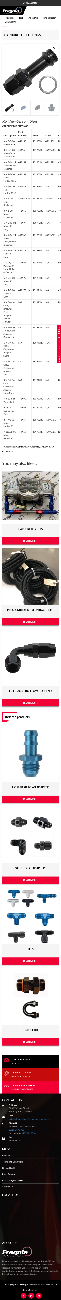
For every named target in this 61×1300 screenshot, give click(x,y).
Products (9, 17)
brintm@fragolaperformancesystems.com (29, 1119)
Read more (30, 540)
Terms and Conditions (12, 1161)
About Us (33, 17)
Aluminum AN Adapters (27, 446)
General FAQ (8, 1168)
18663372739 (32, 3)
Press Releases (9, 1174)
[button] (54, 48)
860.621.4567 (29, 1133)
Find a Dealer (49, 17)
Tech (21, 17)
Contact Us (10, 21)
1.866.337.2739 (16, 1129)
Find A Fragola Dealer (12, 1180)
